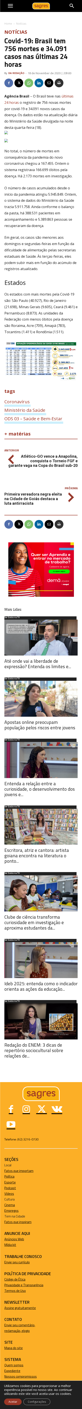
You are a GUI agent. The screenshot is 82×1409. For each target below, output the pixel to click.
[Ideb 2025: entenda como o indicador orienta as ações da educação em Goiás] (41, 960)
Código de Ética (14, 1279)
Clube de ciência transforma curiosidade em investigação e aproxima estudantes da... (34, 922)
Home (8, 23)
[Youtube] (10, 1125)
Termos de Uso (15, 1290)
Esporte (10, 1182)
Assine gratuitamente (20, 1307)
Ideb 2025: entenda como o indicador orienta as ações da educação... (41, 986)
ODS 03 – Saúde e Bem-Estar (33, 418)
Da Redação (16, 73)
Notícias (21, 23)
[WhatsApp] (28, 83)
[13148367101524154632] (41, 596)
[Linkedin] (39, 83)
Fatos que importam (18, 1170)
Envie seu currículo (17, 1262)
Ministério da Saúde (24, 410)
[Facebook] (8, 83)
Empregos (11, 1210)
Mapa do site (13, 1347)
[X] (18, 83)
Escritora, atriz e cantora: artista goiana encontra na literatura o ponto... (36, 855)
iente (16, 1370)
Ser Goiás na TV (12, 617)
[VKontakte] (56, 1109)
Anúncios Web (14, 1239)
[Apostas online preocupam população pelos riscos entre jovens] (41, 699)
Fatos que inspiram (17, 1221)
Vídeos (9, 1193)
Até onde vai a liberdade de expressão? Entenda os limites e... (37, 663)
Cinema (9, 1204)
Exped (8, 1370)
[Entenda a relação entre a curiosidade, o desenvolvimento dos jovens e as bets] (41, 760)
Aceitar (13, 1402)
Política (9, 1176)
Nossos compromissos (20, 1376)
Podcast (10, 1187)
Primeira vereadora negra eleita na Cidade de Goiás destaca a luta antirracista (33, 499)
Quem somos (13, 1365)
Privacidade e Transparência (23, 1285)
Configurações (37, 1402)
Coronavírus (17, 401)
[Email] (49, 83)
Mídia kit (10, 1244)
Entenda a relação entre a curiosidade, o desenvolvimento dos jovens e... (39, 789)
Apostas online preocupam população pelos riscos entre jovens (39, 725)
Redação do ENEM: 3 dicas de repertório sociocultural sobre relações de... (33, 1050)
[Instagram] (26, 1109)
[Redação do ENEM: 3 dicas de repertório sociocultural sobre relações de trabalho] (41, 1021)
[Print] (59, 83)
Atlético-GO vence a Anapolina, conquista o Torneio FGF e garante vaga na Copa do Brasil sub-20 (43, 461)
